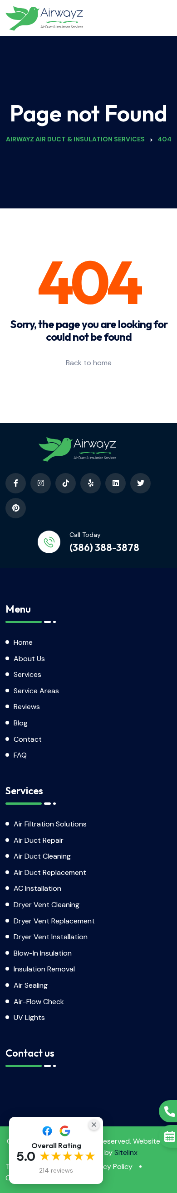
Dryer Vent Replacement (54, 921)
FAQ (20, 755)
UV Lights (29, 1017)
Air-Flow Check (39, 1001)
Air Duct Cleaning (42, 856)
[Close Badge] (93, 1124)
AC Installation (37, 888)
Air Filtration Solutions (50, 824)
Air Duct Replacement (50, 872)
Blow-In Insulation (43, 953)
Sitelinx (126, 1152)
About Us (29, 658)
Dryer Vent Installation (51, 937)
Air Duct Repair (39, 840)
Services (27, 674)
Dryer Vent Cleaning (46, 904)
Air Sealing (31, 985)
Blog (21, 723)
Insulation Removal (44, 969)
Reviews (27, 706)
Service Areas (36, 691)
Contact (28, 739)
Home (23, 642)
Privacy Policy (110, 1166)
